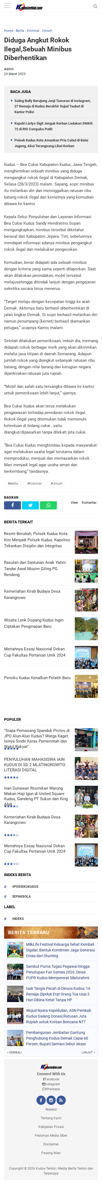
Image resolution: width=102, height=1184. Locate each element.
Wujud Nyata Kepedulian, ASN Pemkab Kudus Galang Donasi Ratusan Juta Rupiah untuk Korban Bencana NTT (58, 1016)
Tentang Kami (51, 1118)
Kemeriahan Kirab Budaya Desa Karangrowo (32, 820)
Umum (47, 31)
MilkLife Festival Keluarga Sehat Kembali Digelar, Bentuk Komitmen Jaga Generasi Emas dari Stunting (60, 950)
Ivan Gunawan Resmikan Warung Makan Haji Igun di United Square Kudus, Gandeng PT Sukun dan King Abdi (36, 796)
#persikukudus (25, 887)
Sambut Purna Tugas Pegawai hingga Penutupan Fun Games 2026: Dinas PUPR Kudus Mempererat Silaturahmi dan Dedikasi (58, 972)
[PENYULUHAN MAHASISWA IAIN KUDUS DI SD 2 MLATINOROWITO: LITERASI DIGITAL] (86, 769)
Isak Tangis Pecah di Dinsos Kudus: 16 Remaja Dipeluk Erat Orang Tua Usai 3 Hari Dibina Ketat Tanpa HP (58, 994)
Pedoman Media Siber (51, 1135)
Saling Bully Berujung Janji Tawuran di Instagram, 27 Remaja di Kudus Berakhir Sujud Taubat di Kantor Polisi (52, 106)
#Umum (57, 484)
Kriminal (33, 31)
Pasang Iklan (51, 1153)
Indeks (18, 919)
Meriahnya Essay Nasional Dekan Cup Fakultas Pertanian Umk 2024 (34, 848)
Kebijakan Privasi (51, 1127)
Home (8, 31)
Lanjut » (88, 1052)
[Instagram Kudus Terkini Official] (51, 1101)
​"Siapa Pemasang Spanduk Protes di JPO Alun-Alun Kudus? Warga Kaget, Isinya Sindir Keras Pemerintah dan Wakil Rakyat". (37, 738)
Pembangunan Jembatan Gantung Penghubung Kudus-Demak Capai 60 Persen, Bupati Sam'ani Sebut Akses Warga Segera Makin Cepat (57, 1038)
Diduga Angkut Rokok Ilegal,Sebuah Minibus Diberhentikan (38, 49)
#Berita (13, 484)
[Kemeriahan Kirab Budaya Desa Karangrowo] (86, 827)
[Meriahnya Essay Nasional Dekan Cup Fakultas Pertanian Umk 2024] (86, 855)
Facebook (52, 1079)
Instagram (52, 1084)
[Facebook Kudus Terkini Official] (41, 1101)
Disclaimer (51, 1144)
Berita (20, 31)
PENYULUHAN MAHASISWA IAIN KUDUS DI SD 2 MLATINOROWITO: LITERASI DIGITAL (35, 764)
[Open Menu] (7, 6)
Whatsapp (52, 1089)
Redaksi (51, 1109)
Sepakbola (21, 896)
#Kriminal (34, 484)
